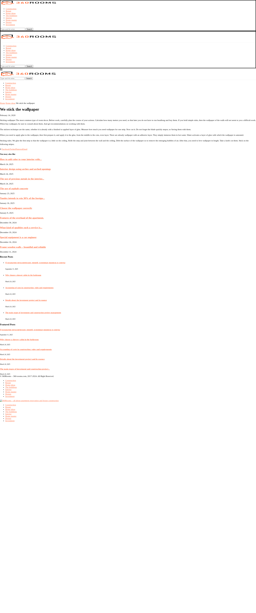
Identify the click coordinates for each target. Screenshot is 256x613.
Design (9, 22)
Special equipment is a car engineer (18, 237)
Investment (10, 25)
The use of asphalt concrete (14, 188)
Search (29, 29)
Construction (11, 9)
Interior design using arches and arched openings (25, 169)
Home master (11, 20)
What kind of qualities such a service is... (21, 227)
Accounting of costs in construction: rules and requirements (29, 288)
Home (2, 103)
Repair (8, 11)
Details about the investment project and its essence (26, 300)
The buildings (11, 16)
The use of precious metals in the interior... (22, 178)
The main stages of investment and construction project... (25, 369)
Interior (9, 18)
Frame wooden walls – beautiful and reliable (23, 247)
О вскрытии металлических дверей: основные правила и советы (35, 263)
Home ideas (11, 13)
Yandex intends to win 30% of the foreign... (22, 198)
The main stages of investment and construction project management (33, 313)
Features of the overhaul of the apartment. (22, 218)
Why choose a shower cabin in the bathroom (23, 275)
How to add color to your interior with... (21, 159)
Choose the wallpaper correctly (16, 208)
